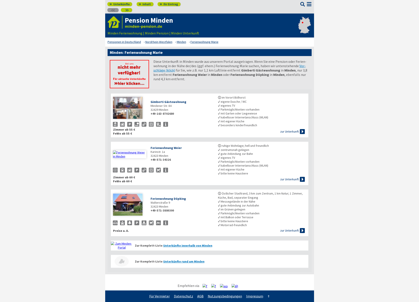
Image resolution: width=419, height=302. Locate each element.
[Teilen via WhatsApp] (225, 285)
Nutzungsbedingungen (225, 296)
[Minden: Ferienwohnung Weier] (129, 154)
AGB (200, 296)
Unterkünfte (120, 4)
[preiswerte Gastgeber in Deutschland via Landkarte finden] (304, 29)
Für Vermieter (159, 296)
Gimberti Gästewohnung (168, 102)
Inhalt (145, 4)
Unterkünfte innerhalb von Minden (187, 245)
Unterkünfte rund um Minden (183, 261)
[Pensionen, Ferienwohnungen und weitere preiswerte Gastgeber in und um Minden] (122, 245)
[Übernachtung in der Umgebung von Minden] (122, 261)
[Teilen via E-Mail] (236, 285)
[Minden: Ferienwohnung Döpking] (129, 205)
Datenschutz (183, 296)
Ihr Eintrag (169, 4)
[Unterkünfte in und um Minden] (129, 87)
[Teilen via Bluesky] (215, 285)
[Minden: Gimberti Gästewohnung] (129, 108)
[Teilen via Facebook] (207, 285)
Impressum (254, 296)
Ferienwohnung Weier (166, 148)
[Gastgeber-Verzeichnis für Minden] (115, 22)
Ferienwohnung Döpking (168, 199)
